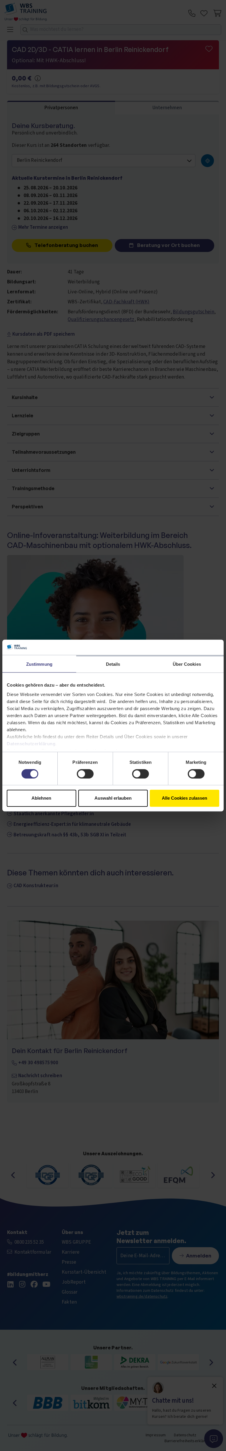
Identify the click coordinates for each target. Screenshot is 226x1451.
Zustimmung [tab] (39, 664)
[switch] (85, 774)
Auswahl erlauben (113, 798)
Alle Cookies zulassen (184, 798)
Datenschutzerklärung (31, 743)
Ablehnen (41, 798)
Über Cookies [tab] (187, 664)
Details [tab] (113, 664)
